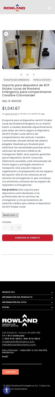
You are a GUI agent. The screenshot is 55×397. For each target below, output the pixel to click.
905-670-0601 (13, 338)
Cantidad (6, 222)
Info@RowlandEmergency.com (18, 341)
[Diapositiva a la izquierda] (21, 74)
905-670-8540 (32, 338)
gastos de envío (11, 114)
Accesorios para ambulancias (16, 80)
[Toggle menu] (49, 8)
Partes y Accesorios (42, 80)
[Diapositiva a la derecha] (34, 74)
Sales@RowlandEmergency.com (19, 344)
